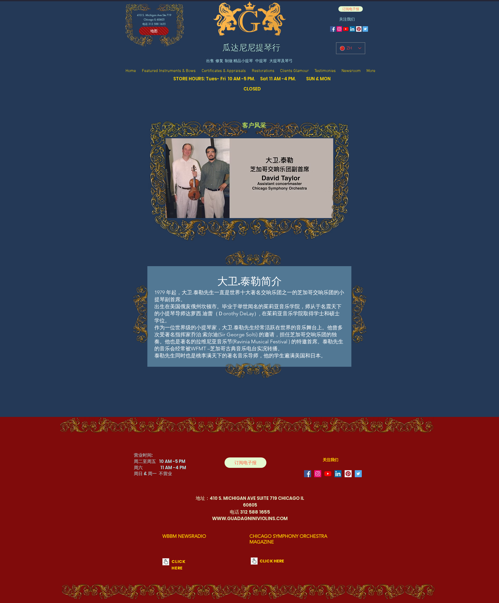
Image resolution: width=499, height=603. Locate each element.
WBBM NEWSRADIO (184, 536)
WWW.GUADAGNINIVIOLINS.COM (250, 518)
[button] (350, 9)
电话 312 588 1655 (154, 24)
